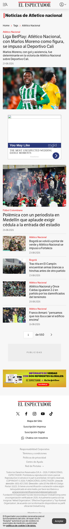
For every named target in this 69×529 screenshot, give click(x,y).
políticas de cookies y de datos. (21, 525)
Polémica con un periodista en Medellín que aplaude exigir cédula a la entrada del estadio (31, 219)
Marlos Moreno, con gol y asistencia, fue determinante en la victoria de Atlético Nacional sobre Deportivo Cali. (32, 55)
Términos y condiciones (35, 453)
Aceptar (59, 521)
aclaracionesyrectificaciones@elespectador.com (34, 492)
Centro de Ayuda (34, 462)
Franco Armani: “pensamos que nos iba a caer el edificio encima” (46, 316)
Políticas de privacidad (34, 458)
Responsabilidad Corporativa (34, 449)
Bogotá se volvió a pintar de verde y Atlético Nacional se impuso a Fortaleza (46, 244)
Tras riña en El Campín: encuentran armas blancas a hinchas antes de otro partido (47, 267)
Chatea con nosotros (36, 437)
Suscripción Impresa (34, 426)
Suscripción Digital (35, 432)
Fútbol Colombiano (13, 210)
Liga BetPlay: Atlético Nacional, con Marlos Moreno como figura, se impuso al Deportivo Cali (33, 41)
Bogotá (33, 260)
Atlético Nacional (11, 32)
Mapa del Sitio (34, 421)
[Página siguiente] (51, 336)
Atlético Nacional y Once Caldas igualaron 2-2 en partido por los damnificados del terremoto (47, 292)
